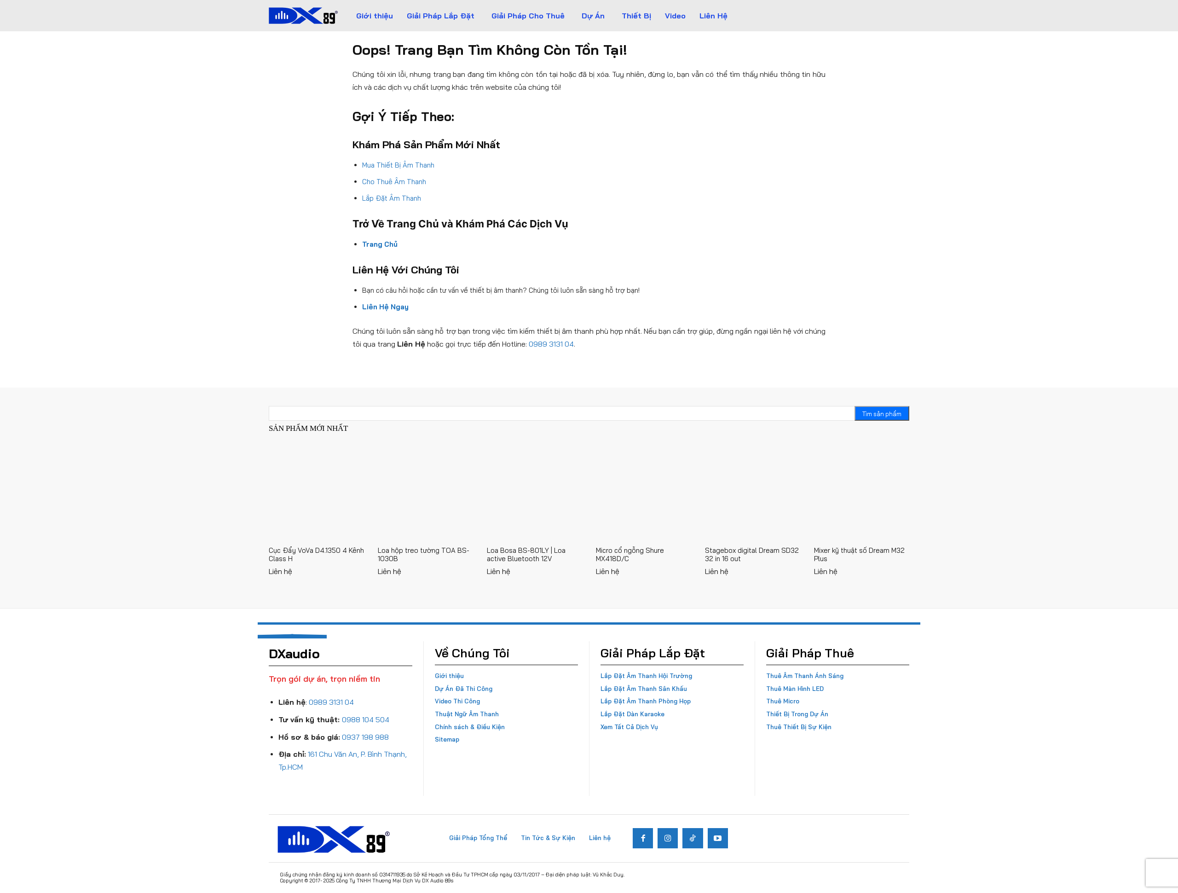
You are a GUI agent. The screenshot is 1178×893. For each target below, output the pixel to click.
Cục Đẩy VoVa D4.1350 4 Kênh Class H (316, 554)
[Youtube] (718, 838)
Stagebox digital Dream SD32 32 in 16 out (752, 554)
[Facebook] (643, 838)
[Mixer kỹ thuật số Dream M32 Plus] (861, 492)
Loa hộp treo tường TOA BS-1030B (423, 554)
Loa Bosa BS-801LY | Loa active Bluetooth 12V (526, 554)
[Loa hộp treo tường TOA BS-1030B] (425, 492)
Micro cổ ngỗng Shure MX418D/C (630, 554)
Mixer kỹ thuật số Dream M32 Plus (859, 554)
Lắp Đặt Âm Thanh (391, 198)
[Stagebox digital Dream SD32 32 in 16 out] (752, 492)
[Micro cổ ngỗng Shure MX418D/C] (643, 492)
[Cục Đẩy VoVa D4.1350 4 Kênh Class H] (316, 492)
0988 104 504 (365, 719)
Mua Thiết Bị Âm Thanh (398, 165)
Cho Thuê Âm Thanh (394, 181)
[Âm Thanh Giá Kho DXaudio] (303, 15)
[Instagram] (668, 838)
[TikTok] (692, 838)
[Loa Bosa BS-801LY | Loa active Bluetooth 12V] (534, 492)
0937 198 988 (365, 737)
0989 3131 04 (551, 343)
